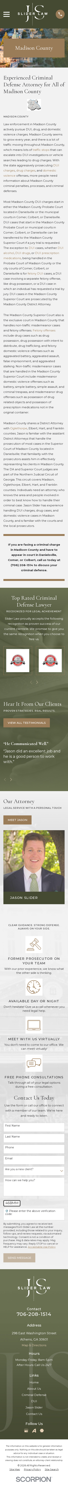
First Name (12, 1125)
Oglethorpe (18, 428)
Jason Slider (34, 1407)
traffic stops (41, 150)
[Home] (32, 14)
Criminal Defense (34, 1395)
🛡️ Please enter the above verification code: (30, 1212)
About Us (34, 1388)
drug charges (25, 170)
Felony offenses (44, 330)
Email (8, 1158)
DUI (32, 248)
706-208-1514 (34, 1314)
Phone (9, 1147)
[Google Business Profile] (26, 1431)
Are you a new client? (19, 1169)
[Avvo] (34, 1431)
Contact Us (34, 1414)
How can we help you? (20, 1180)
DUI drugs (22, 253)
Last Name (12, 1136)
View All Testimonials (27, 723)
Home (34, 1382)
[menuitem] (14, 1469)
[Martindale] (42, 1431)
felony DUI (35, 273)
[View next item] (37, 682)
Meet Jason (17, 820)
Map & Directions (34, 1345)
